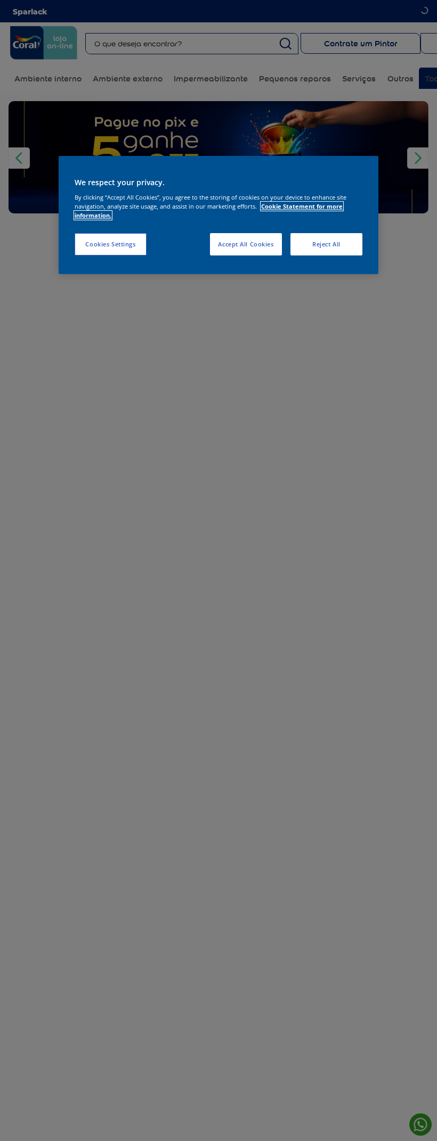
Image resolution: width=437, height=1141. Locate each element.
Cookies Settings (110, 244)
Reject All (326, 244)
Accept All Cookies (245, 244)
